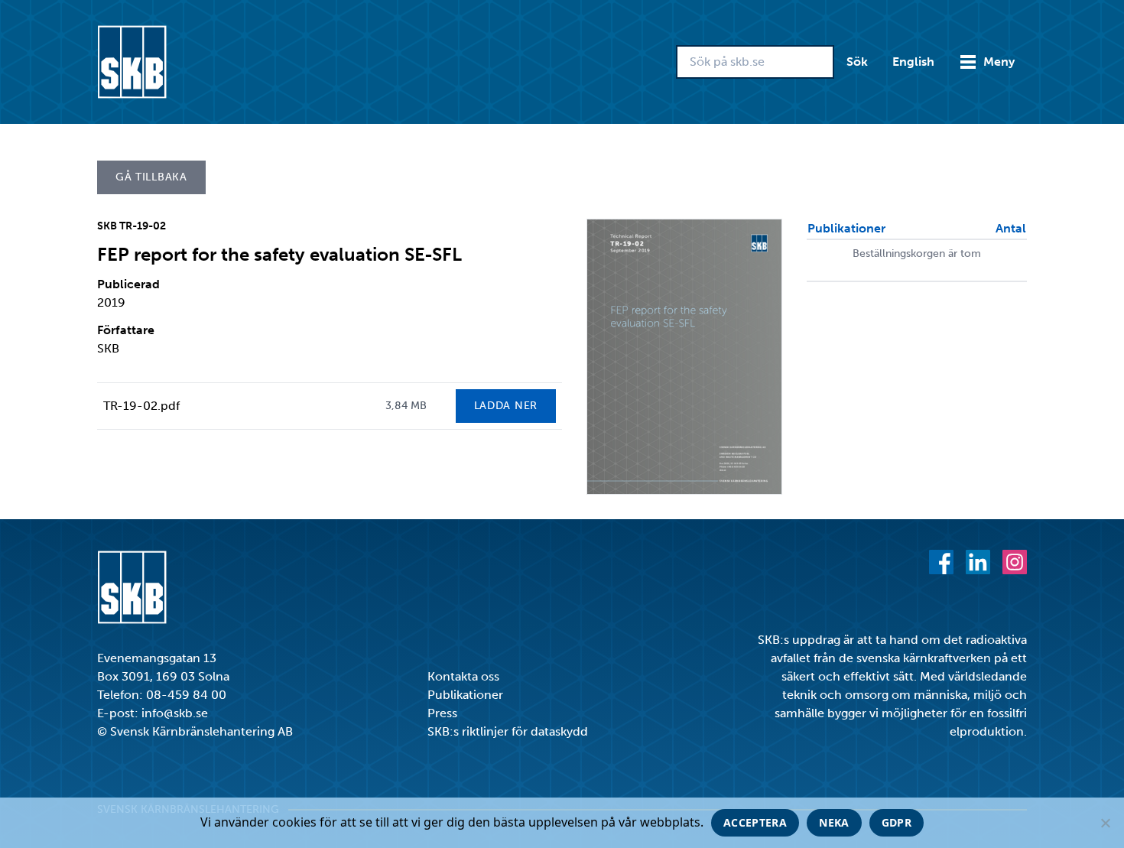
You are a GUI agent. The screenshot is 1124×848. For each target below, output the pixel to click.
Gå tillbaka (151, 177)
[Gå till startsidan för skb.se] (132, 61)
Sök (857, 61)
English (913, 61)
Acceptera (755, 822)
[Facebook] (941, 562)
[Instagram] (1014, 562)
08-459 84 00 (186, 694)
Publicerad (128, 284)
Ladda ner (506, 405)
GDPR (896, 822)
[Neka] (1105, 822)
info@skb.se (174, 713)
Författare (125, 330)
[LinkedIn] (978, 562)
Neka (834, 822)
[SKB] (132, 587)
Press (442, 713)
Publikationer (465, 694)
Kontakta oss (463, 676)
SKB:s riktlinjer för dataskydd (507, 731)
